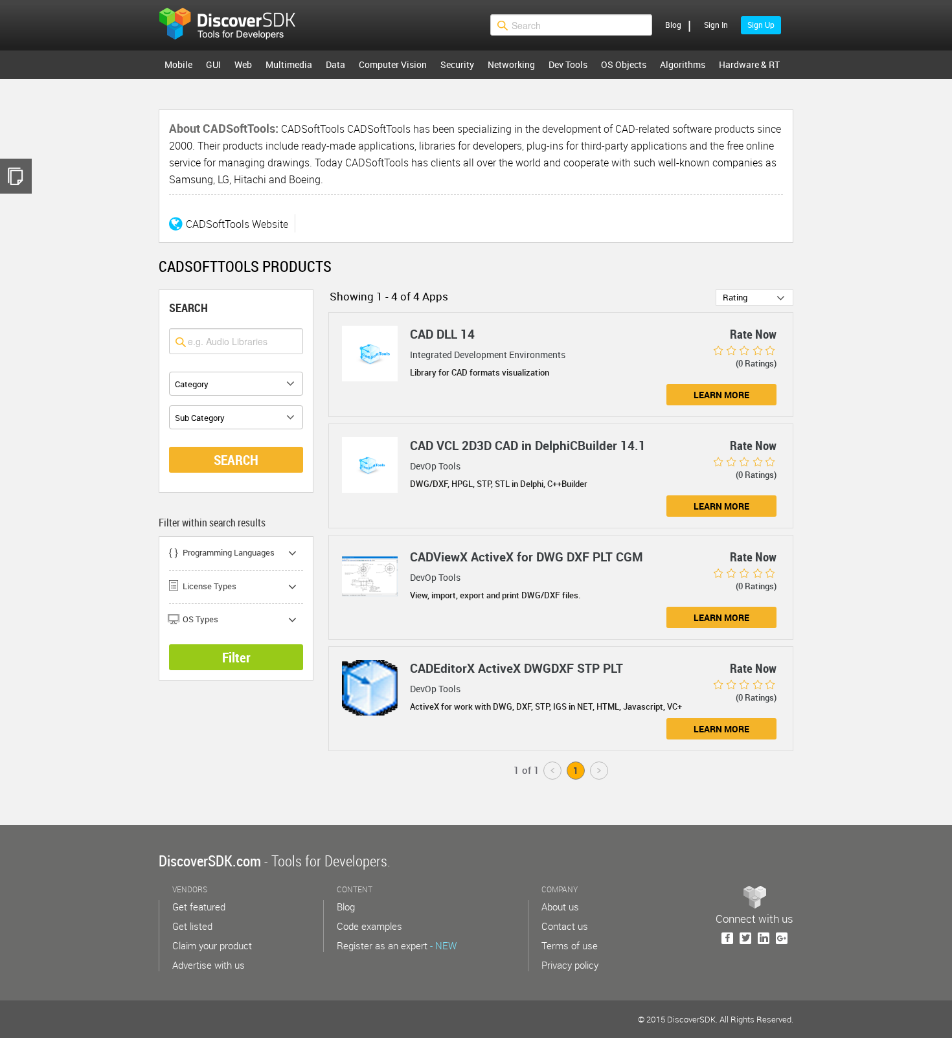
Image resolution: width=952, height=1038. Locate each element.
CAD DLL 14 (442, 334)
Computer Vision (393, 64)
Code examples (369, 926)
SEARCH (236, 460)
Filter (236, 657)
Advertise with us (208, 964)
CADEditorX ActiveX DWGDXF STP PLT (516, 668)
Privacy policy (569, 964)
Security (457, 64)
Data (335, 64)
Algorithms (682, 64)
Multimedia (289, 64)
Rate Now (753, 334)
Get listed (192, 926)
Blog (673, 24)
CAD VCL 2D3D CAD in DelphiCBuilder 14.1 (528, 445)
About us (560, 906)
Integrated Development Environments (487, 354)
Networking (511, 64)
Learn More (721, 395)
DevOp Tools (435, 466)
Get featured (198, 906)
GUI (213, 64)
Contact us (564, 926)
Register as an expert (397, 945)
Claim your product (212, 945)
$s (236, 25)
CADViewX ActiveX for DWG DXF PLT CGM (526, 556)
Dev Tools (568, 64)
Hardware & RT (749, 64)
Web (243, 64)
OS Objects (623, 64)
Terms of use (569, 945)
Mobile (178, 64)
